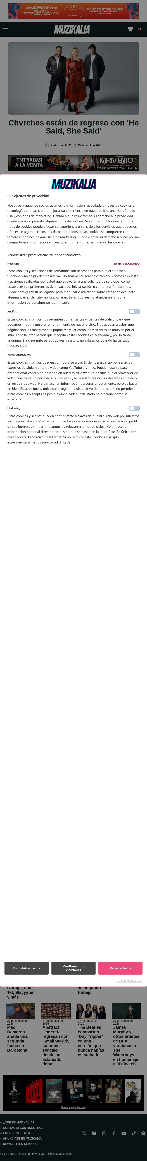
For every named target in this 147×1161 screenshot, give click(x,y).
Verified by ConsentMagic (130, 981)
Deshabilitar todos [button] (26, 968)
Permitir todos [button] (120, 968)
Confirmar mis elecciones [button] (73, 968)
